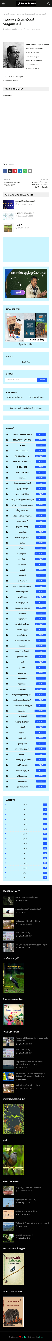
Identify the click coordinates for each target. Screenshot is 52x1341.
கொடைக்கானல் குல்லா (25, 586)
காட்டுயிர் (28, 559)
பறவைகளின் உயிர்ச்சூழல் (25, 705)
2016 (34, 829)
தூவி (29, 662)
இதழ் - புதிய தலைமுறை (26, 515)
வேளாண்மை (28, 781)
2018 (34, 839)
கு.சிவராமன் (28, 580)
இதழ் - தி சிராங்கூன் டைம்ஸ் (25, 505)
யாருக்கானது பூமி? (26, 748)
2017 (34, 834)
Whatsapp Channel (15, 397)
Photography (26, 456)
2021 (34, 853)
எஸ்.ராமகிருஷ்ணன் (26, 537)
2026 (34, 877)
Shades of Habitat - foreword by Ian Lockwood (32, 1039)
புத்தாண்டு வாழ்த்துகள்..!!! (25, 201)
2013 (34, 814)
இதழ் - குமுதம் (27, 488)
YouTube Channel (36, 397)
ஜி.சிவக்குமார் (27, 786)
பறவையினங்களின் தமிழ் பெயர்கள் (28, 909)
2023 (34, 863)
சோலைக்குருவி (27, 629)
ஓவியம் (29, 543)
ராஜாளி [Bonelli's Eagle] (26, 1199)
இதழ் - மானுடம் (27, 521)
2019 (34, 843)
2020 (34, 848)
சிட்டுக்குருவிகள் (27, 602)
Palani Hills (27, 450)
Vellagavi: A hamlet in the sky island (32, 1223)
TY (25, 1337)
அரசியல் (28, 478)
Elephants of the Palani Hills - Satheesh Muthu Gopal (29, 1063)
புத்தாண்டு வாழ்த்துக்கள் (25, 213)
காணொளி (28, 564)
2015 (34, 824)
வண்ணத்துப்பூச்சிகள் (26, 759)
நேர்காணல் (28, 683)
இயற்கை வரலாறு (27, 526)
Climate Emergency (25, 434)
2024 (34, 868)
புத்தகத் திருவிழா (27, 721)
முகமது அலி (28, 743)
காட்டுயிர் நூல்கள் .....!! (24, 1235)
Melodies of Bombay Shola (28, 921)
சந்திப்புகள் (28, 597)
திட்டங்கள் (28, 646)
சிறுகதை (28, 613)
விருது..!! (19, 224)
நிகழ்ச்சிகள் (28, 678)
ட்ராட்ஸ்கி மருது (27, 635)
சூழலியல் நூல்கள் (26, 624)
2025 (34, 873)
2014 (34, 819)
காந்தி (29, 570)
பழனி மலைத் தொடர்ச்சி (25, 700)
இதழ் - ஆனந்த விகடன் (26, 483)
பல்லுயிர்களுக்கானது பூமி (25, 694)
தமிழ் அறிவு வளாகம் (26, 640)
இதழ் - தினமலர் (27, 510)
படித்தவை (28, 689)
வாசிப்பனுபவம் (27, 765)
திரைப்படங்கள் (27, 656)
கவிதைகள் (27, 553)
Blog (41, 1337)
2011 (34, 809)
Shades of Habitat (25, 461)
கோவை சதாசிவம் (27, 591)
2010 (34, 804)
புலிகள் (29, 727)
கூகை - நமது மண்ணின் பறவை (27, 897)
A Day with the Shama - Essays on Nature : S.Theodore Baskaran (31, 1074)
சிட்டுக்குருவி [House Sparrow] (28, 1187)
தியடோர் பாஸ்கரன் (26, 651)
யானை (28, 754)
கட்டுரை (28, 548)
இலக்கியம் (28, 532)
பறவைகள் (28, 711)
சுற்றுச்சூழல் (27, 618)
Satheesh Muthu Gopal (13, 29)
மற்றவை (12, 14)
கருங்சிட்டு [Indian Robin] (26, 1211)
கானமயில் (28, 575)
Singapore (27, 467)
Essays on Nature (25, 440)
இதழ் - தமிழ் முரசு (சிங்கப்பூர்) (25, 499)
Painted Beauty (23, 932)
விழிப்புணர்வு (27, 776)
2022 (34, 858)
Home (5, 14)
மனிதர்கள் (28, 738)
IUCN (29, 445)
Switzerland (27, 472)
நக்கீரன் (29, 667)
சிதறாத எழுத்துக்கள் (26, 608)
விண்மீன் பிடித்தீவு (27, 770)
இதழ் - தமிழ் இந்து (27, 494)
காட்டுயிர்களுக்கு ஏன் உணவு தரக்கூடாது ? (31, 944)
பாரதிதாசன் (28, 716)
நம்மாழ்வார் (28, 673)
